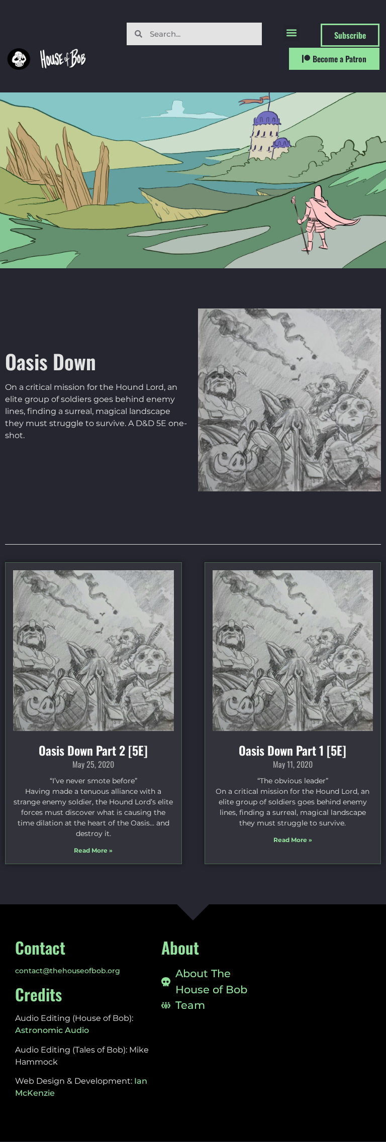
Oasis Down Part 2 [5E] (93, 750)
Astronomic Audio (52, 1030)
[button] (291, 33)
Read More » (93, 850)
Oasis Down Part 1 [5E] (292, 750)
